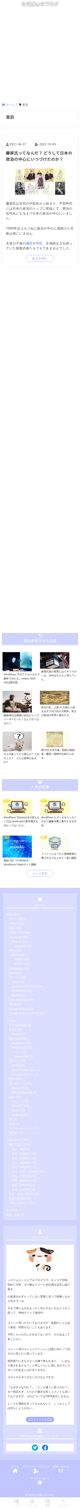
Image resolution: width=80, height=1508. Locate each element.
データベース (17, 1083)
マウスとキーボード (21, 1128)
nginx (15, 982)
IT (7, 1020)
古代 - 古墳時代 (21, 1158)
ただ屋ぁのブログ (40, 3)
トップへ (63, 1505)
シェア (17, 1505)
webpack (20, 946)
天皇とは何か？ (18, 1203)
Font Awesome (18, 1000)
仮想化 (13, 1029)
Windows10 (19, 1047)
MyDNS (16, 995)
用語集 (13, 1004)
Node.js (16, 941)
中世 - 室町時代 (21, 1185)
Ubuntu (16, 1110)
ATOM (16, 1065)
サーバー (14, 977)
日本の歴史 (13, 1140)
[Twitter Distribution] (35, 1448)
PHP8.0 (19, 959)
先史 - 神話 (18, 1149)
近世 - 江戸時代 (21, 1189)
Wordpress (16, 968)
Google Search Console (24, 1013)
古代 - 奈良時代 (21, 1167)
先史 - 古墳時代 (21, 1153)
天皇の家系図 (17, 1198)
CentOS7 (17, 1106)
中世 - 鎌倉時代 (21, 1180)
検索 (47, 1505)
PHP (11, 950)
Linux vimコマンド (23, 1074)
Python (13, 1079)
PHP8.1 (19, 964)
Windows (14, 1038)
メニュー (32, 1505)
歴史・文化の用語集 (21, 1194)
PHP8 (15, 955)
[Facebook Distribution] (45, 1449)
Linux (12, 1097)
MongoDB (18, 1088)
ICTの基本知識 (18, 1025)
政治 (9, 1210)
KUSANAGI (19, 991)
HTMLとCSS (16, 932)
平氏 (39, 243)
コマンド (17, 1052)
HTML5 (13, 923)
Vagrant (17, 1034)
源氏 (29, 243)
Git (10, 1119)
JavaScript (15, 937)
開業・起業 (13, 1215)
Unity (12, 1124)
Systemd (17, 1115)
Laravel (13, 973)
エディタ (14, 1061)
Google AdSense (19, 1009)
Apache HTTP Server (25, 986)
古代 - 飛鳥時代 (21, 1162)
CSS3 (12, 928)
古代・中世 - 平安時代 (25, 1171)
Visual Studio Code (24, 1070)
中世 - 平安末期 (21, 1176)
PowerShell (22, 1056)
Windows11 (19, 1043)
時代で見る (16, 1144)
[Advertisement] (40, 56)
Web (9, 914)
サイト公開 (16, 919)
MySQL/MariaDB (22, 1092)
